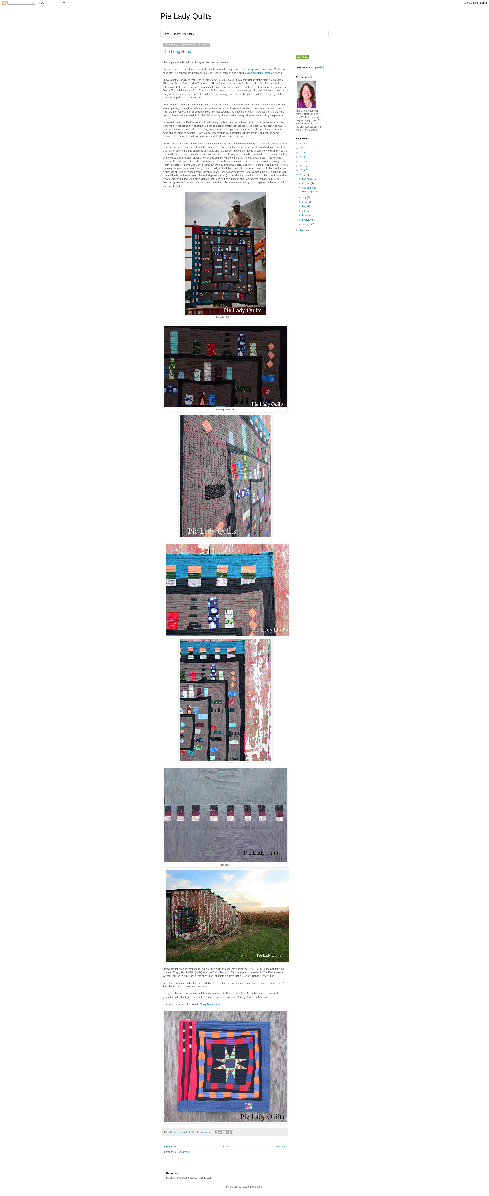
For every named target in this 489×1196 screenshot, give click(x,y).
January (306, 224)
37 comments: (204, 1132)
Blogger (258, 1186)
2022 (302, 143)
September (308, 187)
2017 (302, 166)
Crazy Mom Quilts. (210, 1004)
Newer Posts (170, 1146)
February (307, 219)
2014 (302, 230)
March (305, 215)
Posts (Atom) (183, 1152)
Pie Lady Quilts (186, 16)
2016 (302, 170)
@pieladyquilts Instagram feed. (264, 72)
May (304, 206)
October (306, 183)
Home (166, 34)
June (305, 201)
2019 (302, 157)
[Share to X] (224, 1132)
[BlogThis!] (220, 1132)
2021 (302, 148)
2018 (302, 161)
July (304, 197)
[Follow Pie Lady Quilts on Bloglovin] (310, 68)
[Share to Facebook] (227, 1132)
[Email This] (217, 1132)
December (308, 179)
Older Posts (281, 1146)
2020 (302, 152)
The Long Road (177, 51)
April (305, 210)
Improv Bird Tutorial (184, 34)
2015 (302, 175)
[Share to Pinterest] (231, 1132)
